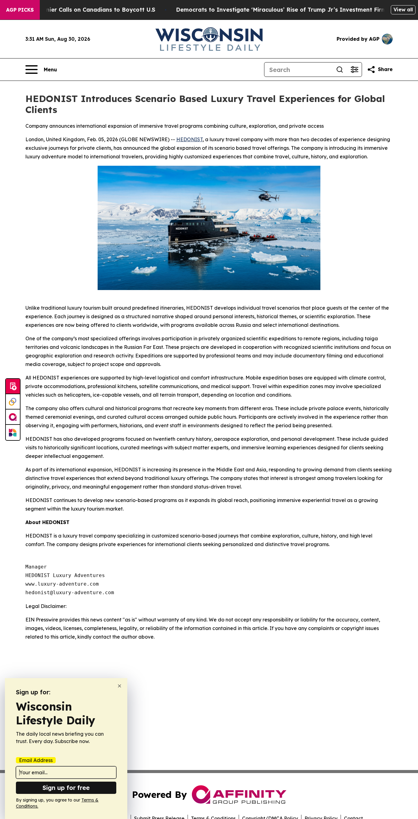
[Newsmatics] (13, 432)
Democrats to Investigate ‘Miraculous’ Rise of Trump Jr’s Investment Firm (281, 9)
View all (403, 9)
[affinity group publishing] (13, 417)
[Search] (339, 69)
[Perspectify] (13, 402)
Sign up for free (66, 787)
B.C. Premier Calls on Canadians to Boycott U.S (89, 9)
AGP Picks (20, 10)
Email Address (36, 760)
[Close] (119, 686)
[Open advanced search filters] (354, 69)
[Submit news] (13, 386)
